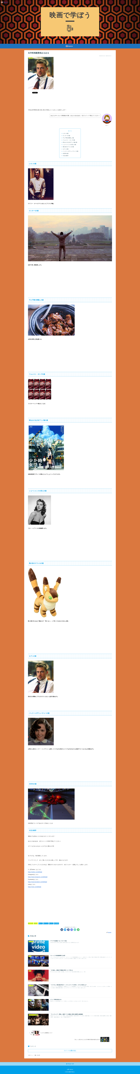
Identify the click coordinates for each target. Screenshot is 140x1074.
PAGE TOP (70, 1064)
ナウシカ (46, 923)
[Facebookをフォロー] (68, 929)
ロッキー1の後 (66, 135)
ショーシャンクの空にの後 (69, 144)
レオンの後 (65, 133)
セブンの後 (65, 149)
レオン (51, 923)
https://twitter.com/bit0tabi (35, 872)
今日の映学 (65, 155)
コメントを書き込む (70, 1050)
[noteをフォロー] (75, 929)
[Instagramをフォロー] (71, 929)
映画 (36, 923)
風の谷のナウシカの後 (68, 146)
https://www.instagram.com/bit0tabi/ (37, 877)
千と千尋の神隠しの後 (68, 137)
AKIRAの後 (65, 153)
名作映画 (57, 923)
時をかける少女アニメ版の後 (70, 142)
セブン (41, 923)
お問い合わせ (70, 1069)
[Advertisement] (70, 281)
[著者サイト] (62, 929)
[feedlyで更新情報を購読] (78, 929)
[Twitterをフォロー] (65, 929)
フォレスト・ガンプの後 (69, 140)
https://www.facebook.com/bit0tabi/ (37, 882)
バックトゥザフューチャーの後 (70, 151)
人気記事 (31, 923)
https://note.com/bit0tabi (34, 887)
